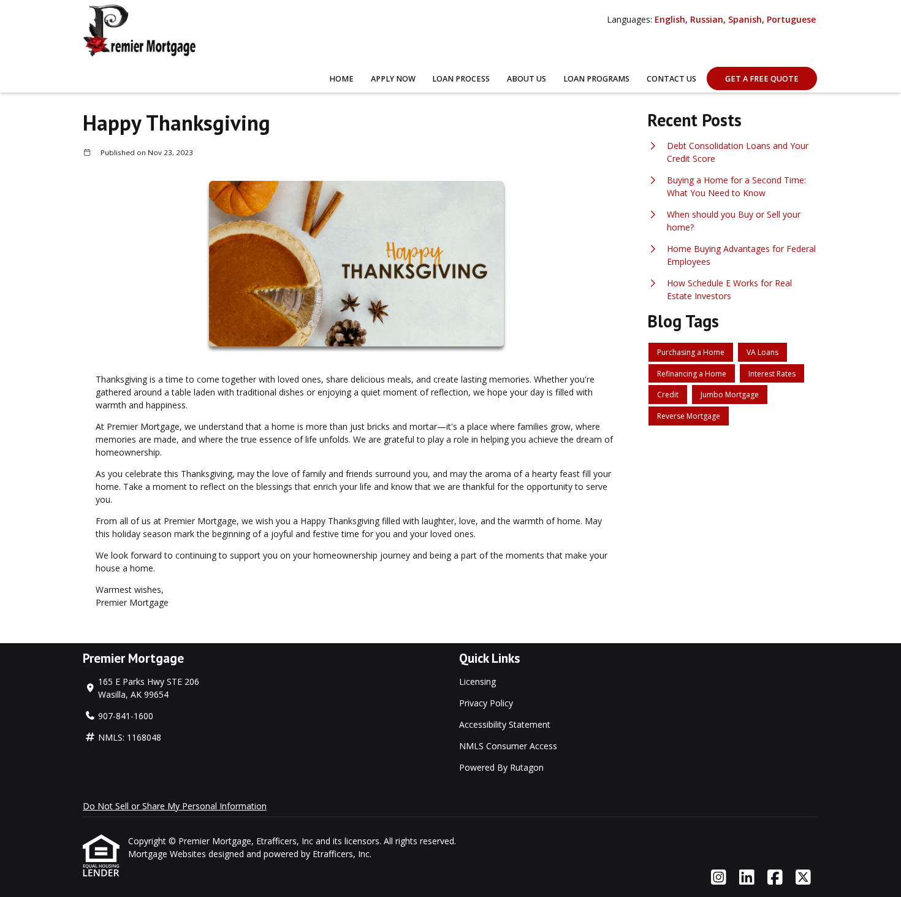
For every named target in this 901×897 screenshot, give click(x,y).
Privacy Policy (486, 703)
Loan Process (461, 79)
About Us (526, 79)
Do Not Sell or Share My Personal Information (175, 806)
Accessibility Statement (504, 724)
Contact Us (671, 79)
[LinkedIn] (747, 878)
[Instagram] (718, 878)
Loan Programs (596, 79)
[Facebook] (775, 878)
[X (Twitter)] (803, 878)
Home (341, 79)
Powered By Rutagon (501, 767)
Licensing (477, 681)
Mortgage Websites (168, 854)
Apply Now (393, 79)
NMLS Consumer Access (508, 746)
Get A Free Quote (762, 79)
